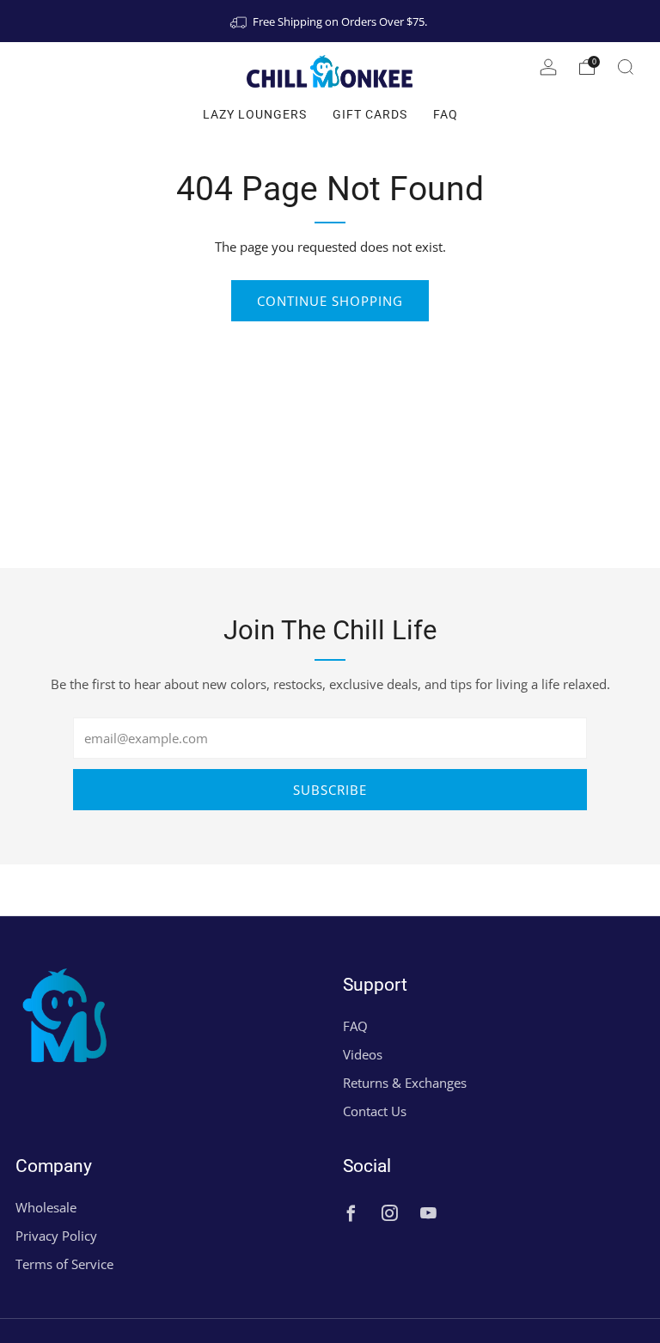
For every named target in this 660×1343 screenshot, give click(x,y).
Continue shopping (330, 300)
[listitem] (330, 21)
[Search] (625, 67)
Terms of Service (64, 1264)
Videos (362, 1054)
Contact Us (374, 1111)
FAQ (445, 114)
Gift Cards (370, 114)
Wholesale (45, 1207)
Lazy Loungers (255, 114)
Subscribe (330, 789)
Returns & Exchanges (405, 1082)
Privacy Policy (56, 1235)
